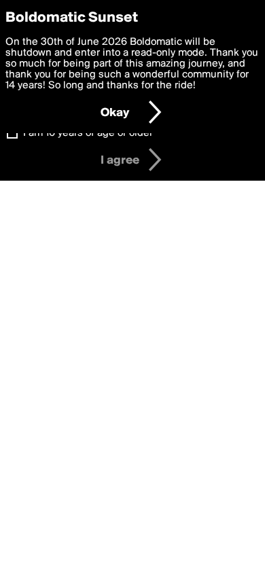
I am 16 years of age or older (88, 133)
